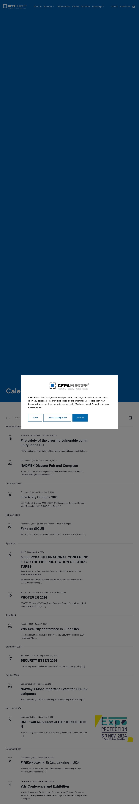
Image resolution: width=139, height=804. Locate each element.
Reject (35, 417)
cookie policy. (35, 407)
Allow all (80, 417)
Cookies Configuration (57, 417)
